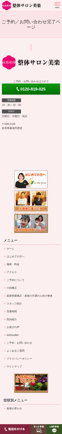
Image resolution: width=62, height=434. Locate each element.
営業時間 (12, 311)
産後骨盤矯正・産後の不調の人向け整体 (29, 295)
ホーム (10, 248)
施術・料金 (13, 264)
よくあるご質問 (15, 350)
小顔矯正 (12, 287)
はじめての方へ (15, 256)
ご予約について (15, 280)
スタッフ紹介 (14, 303)
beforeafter (13, 335)
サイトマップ (14, 366)
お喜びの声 (13, 327)
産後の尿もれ (14, 408)
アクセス (12, 272)
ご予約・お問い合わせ (19, 342)
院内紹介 (12, 319)
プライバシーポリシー (19, 358)
